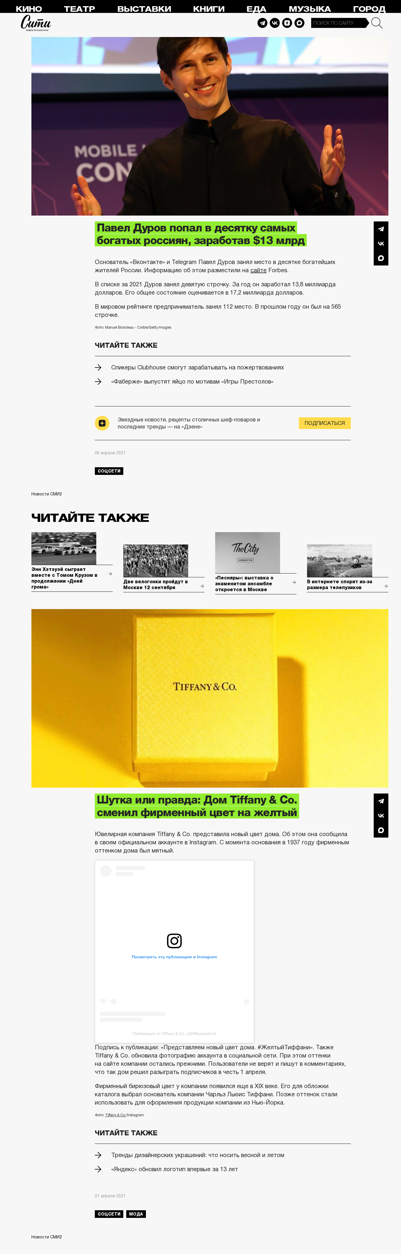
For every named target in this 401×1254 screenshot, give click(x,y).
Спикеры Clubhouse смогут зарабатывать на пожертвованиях (197, 367)
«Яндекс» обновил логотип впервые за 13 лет (174, 1169)
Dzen (287, 23)
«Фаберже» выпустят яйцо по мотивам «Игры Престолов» (192, 381)
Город (369, 9)
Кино (29, 9)
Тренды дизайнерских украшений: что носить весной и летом (197, 1155)
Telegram (262, 23)
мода (136, 1214)
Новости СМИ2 (46, 494)
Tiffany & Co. (115, 1115)
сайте (258, 270)
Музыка (310, 9)
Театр (79, 9)
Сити (36, 23)
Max (299, 23)
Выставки (144, 9)
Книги (208, 9)
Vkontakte (275, 23)
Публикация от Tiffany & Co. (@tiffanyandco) (174, 1033)
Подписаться (325, 423)
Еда (256, 9)
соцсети (109, 471)
